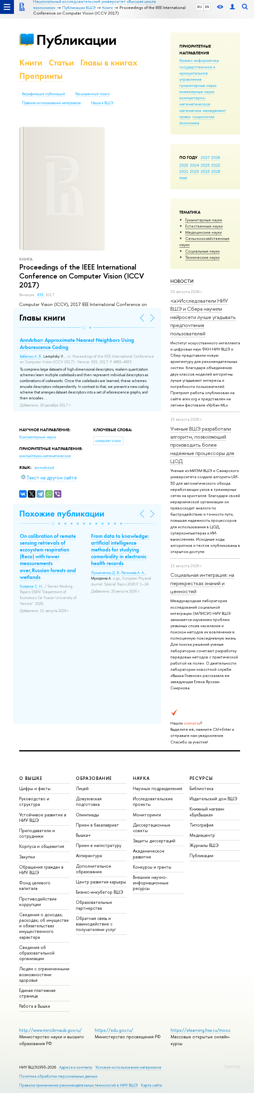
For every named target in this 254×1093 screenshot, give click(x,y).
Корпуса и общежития (41, 846)
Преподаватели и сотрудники (37, 833)
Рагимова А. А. (133, 572)
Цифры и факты (34, 788)
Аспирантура (89, 855)
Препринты (41, 75)
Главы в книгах (109, 62)
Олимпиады (87, 815)
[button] (84, 328)
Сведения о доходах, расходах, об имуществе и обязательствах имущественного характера (44, 926)
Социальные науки (202, 251)
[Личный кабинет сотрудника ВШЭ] (232, 7)
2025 (183, 165)
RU (199, 7)
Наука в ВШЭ (102, 102)
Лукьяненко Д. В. (105, 572)
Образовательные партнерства (94, 905)
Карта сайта (151, 1085)
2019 (205, 171)
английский (44, 467)
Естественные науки (204, 226)
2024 (194, 165)
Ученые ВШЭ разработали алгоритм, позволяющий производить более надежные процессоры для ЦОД (202, 445)
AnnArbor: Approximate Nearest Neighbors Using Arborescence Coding (77, 343)
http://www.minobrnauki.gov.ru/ (50, 1030)
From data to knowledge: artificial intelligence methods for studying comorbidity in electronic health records (120, 550)
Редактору (232, 1066)
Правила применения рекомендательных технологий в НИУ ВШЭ (78, 1085)
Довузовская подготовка (89, 801)
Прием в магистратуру (98, 845)
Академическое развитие (148, 853)
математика (190, 110)
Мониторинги (147, 815)
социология (203, 116)
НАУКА (141, 778)
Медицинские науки (203, 232)
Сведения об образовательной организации (37, 952)
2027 (205, 157)
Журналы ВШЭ (204, 845)
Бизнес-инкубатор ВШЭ (99, 892)
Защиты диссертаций (154, 841)
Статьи (61, 62)
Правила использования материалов (51, 102)
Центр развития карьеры (101, 882)
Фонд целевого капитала (34, 885)
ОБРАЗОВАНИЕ (94, 778)
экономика (189, 122)
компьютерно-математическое (194, 101)
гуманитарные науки (198, 85)
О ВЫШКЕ (31, 778)
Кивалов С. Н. (31, 586)
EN (207, 7)
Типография (201, 825)
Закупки (27, 857)
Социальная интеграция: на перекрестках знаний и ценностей (202, 583)
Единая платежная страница (37, 993)
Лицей (82, 788)
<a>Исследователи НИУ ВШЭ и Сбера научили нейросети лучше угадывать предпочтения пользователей (203, 317)
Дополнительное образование (93, 868)
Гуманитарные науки (203, 220)
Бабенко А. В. (31, 356)
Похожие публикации (61, 513)
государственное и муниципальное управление (197, 73)
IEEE (40, 294)
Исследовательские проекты (153, 801)
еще (183, 177)
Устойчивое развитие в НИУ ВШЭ (42, 817)
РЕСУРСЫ (201, 778)
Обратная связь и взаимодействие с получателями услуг (96, 923)
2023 (205, 165)
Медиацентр (202, 835)
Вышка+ (83, 835)
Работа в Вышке (34, 1006)
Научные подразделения (157, 788)
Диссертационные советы (151, 827)
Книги (30, 62)
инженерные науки (196, 91)
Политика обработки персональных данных (58, 1076)
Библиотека (201, 788)
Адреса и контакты (75, 1067)
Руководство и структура (34, 801)
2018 (215, 171)
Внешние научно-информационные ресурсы (151, 882)
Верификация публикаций (43, 93)
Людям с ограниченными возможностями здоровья (44, 974)
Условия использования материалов (128, 1067)
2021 (183, 171)
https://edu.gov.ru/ (114, 1030)
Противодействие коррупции (38, 901)
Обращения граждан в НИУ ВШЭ (41, 869)
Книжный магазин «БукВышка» (207, 811)
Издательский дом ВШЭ (213, 799)
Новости (182, 281)
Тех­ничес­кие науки (202, 257)
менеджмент (214, 110)
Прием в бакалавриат (97, 825)
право (185, 116)
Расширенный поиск (92, 93)
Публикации (76, 39)
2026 (215, 157)
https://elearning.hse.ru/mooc (200, 1030)
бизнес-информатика (199, 60)
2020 (194, 171)
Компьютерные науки (37, 437)
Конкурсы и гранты (152, 867)
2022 (215, 165)
